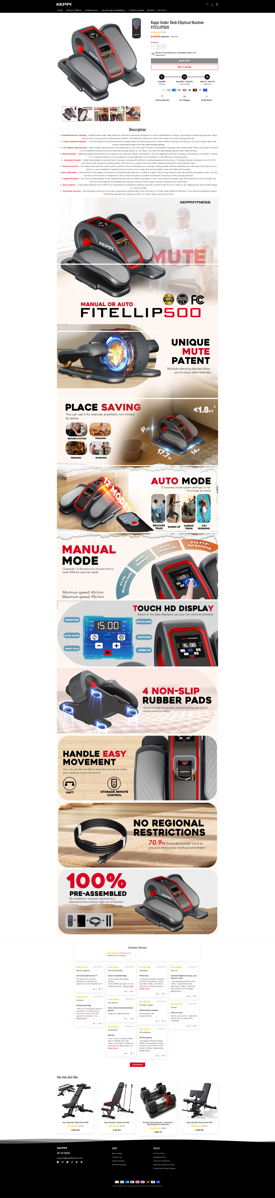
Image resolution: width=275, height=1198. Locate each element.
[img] (81, 967)
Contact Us (117, 1157)
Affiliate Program (119, 1165)
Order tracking (118, 1161)
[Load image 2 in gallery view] (85, 113)
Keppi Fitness (122, 1186)
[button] (151, 10)
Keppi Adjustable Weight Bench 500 (116, 1122)
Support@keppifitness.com (69, 1158)
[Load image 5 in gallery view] (133, 113)
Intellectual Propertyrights (164, 1168)
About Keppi (117, 1153)
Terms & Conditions (161, 1161)
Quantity (154, 42)
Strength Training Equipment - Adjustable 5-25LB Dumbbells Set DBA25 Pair (158, 1123)
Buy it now (184, 67)
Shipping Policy (159, 1157)
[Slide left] (59, 113)
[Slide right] (143, 113)
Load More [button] (137, 1064)
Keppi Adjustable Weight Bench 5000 (75, 1122)
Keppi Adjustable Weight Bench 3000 (199, 1122)
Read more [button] (128, 986)
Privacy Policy (159, 1153)
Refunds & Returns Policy (163, 1165)
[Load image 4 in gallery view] (117, 113)
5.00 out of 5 (125, 953)
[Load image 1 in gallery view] (69, 113)
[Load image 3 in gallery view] (101, 113)
